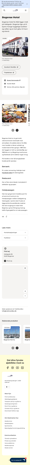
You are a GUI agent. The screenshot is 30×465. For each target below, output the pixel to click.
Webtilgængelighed (11, 399)
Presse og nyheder (10, 441)
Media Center (9, 448)
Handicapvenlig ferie (11, 404)
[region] (15, 282)
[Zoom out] (25, 296)
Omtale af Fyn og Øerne (12, 408)
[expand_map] (25, 268)
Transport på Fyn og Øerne (13, 401)
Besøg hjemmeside (13, 80)
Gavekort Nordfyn (10, 67)
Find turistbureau (10, 397)
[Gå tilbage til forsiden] (15, 10)
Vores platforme (9, 443)
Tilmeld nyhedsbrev (11, 438)
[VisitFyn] (10, 376)
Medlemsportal (9, 445)
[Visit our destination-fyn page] (22, 367)
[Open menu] (25, 10)
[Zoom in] (25, 291)
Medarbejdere (9, 423)
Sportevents (8, 426)
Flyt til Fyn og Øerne (11, 406)
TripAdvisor (8, 72)
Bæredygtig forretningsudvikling (15, 428)
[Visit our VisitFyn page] (7, 367)
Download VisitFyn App (12, 411)
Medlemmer (8, 421)
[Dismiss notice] (27, 4)
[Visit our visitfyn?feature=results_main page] (17, 367)
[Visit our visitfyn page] (12, 367)
